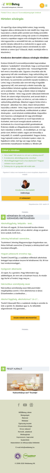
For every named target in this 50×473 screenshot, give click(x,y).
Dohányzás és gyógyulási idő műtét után (19, 166)
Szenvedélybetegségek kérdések (30, 13)
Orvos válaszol (12, 13)
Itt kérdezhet (25, 198)
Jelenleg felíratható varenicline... (16, 238)
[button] (19, 406)
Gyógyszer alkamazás (11, 269)
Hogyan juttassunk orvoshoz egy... (17, 254)
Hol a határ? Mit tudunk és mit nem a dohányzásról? (24, 155)
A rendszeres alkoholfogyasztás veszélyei (20, 158)
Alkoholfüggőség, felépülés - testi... (17, 223)
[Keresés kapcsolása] (42, 5)
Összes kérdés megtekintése (25, 318)
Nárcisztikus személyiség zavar (15, 284)
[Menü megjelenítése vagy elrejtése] (46, 5)
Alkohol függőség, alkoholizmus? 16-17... (20, 299)
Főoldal (3, 13)
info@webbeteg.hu (28, 447)
